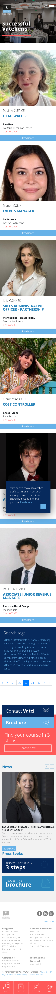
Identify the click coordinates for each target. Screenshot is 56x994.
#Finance (33, 640)
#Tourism (37, 665)
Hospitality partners (10, 960)
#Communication (31, 650)
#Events (45, 654)
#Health (8, 665)
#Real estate (10, 657)
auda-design (46, 971)
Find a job (34, 931)
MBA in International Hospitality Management (12, 942)
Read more (28, 138)
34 (32, 682)
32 (19, 682)
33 (26, 682)
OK (43, 506)
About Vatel (35, 964)
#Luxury (41, 657)
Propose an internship (12, 963)
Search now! (28, 748)
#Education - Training (29, 654)
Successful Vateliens (39, 946)
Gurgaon (49, 921)
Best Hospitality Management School (39, 936)
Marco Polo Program (11, 937)
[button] (47, 766)
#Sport (27, 665)
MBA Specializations (11, 946)
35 (39, 682)
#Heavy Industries (27, 657)
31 (13, 682)
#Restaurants (20, 640)
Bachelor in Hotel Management (10, 933)
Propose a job (8, 966)
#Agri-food (36, 643)
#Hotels (8, 640)
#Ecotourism (10, 654)
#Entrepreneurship (20, 643)
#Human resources (41, 661)
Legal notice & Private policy (14, 974)
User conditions (36, 974)
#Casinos (9, 650)
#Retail (18, 650)
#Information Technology (17, 661)
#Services (18, 665)
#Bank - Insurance (37, 647)
